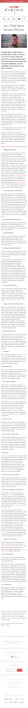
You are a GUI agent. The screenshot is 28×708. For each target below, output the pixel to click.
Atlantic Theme (7, 695)
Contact (7, 679)
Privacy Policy (10, 682)
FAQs (20, 679)
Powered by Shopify (20, 695)
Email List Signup (14, 679)
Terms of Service (14, 684)
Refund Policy (17, 682)
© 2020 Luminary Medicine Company (14, 687)
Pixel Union (13, 695)
